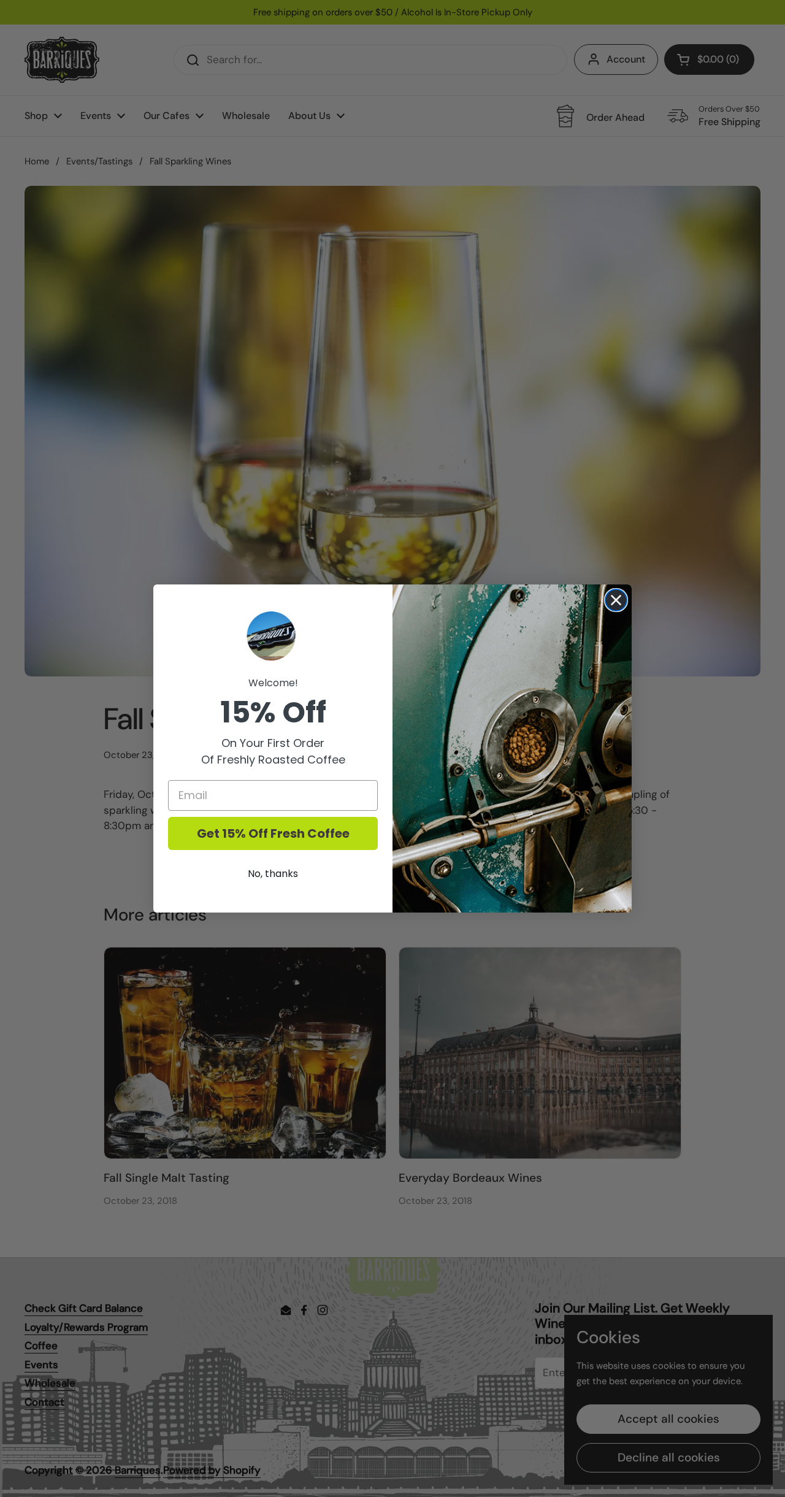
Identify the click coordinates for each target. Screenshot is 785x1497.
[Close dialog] (616, 600)
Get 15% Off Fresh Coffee (273, 833)
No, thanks (273, 874)
